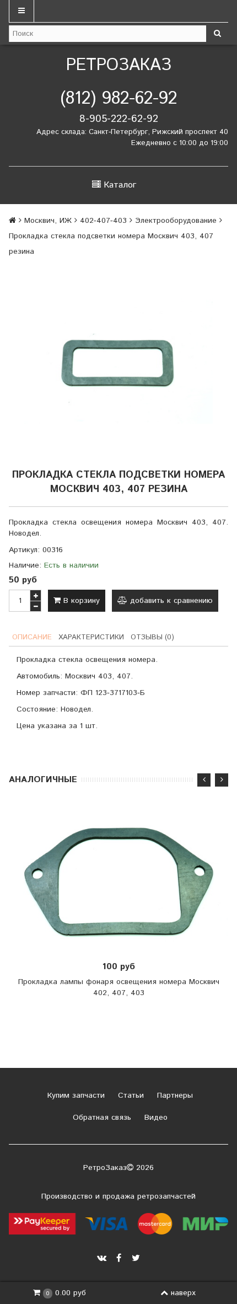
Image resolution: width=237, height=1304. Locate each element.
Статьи (129, 1095)
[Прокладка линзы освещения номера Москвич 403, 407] (118, 361)
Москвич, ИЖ (48, 220)
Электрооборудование (176, 220)
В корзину (80, 600)
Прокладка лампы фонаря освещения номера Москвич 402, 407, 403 (118, 987)
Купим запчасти (75, 1095)
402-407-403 (103, 220)
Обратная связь (100, 1117)
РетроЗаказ (118, 65)
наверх (183, 1292)
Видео (155, 1117)
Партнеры (173, 1095)
